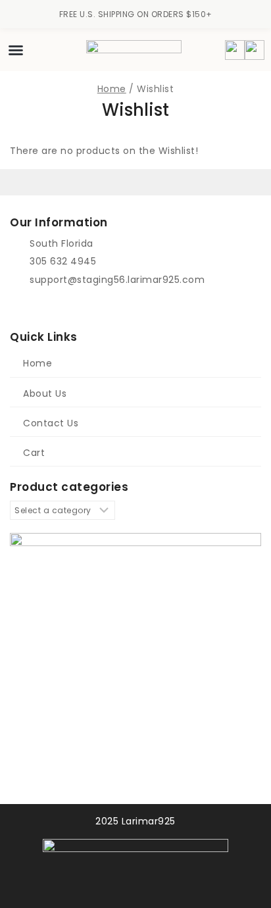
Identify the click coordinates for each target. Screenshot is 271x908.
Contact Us (50, 423)
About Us (44, 393)
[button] (16, 50)
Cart (34, 452)
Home (37, 363)
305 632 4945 (63, 261)
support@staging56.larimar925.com (117, 279)
